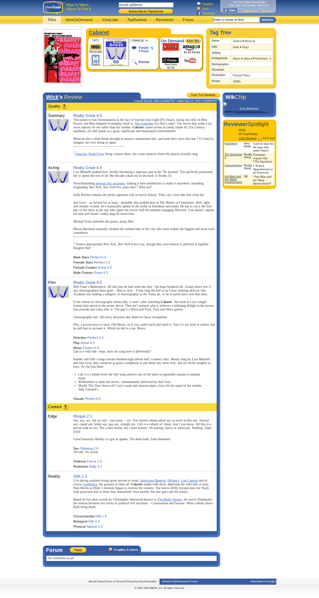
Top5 (174, 581)
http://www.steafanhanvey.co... (250, 111)
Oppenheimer (233, 165)
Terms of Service (115, 581)
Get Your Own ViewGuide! (249, 3)
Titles (51, 20)
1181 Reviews (248, 138)
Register (249, 10)
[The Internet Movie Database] (96, 47)
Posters (95, 64)
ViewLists (110, 20)
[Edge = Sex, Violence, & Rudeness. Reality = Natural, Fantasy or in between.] (66, 409)
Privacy (129, 581)
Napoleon (231, 143)
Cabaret (99, 32)
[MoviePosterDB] (96, 59)
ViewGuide (54, 8)
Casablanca (90, 484)
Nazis (237, 58)
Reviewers (165, 20)
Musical (250, 41)
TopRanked (136, 20)
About (92, 581)
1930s (237, 81)
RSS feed (269, 138)
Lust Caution (189, 480)
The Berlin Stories (169, 499)
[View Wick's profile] (230, 134)
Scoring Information (146, 581)
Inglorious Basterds (153, 480)
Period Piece (241, 75)
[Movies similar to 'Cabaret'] (145, 62)
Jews (246, 58)
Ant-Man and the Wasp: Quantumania (233, 179)
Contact (100, 581)
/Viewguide (209, 13)
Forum (188, 20)
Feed (205, 8)
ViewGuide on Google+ (263, 581)
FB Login (230, 10)
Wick (52, 97)
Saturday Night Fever (90, 154)
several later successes (110, 183)
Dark (236, 47)
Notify (193, 41)
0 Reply (144, 51)
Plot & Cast (95, 51)
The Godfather (144, 123)
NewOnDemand (79, 20)
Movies (166, 581)
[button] (139, 40)
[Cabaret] (62, 86)
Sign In (266, 10)
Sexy (245, 47)
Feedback (208, 3)
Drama (237, 41)
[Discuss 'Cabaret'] (145, 48)
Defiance (173, 480)
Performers (260, 58)
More (270, 59)
